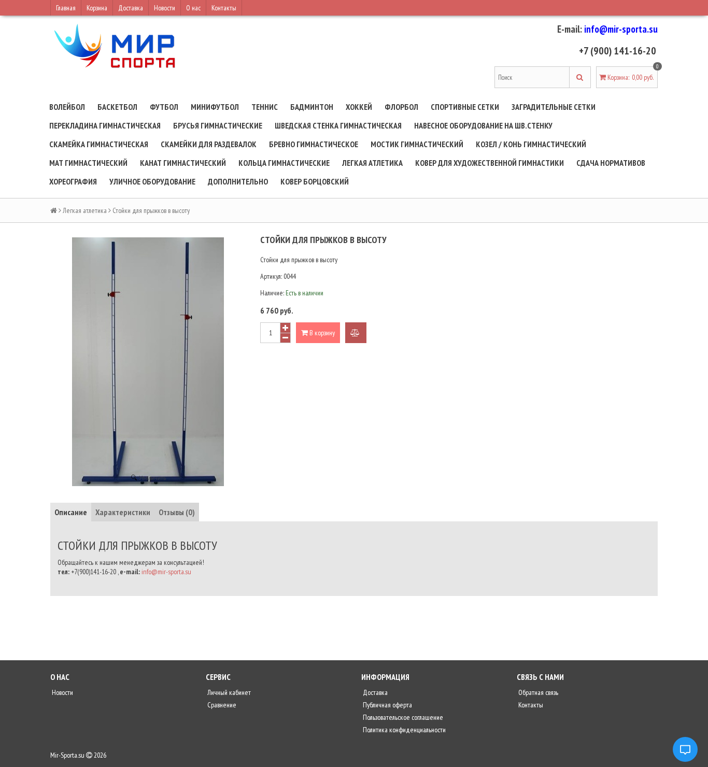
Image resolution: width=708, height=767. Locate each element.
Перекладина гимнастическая (105, 125)
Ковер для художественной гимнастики (489, 163)
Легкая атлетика (372, 163)
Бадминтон (311, 107)
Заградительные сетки (554, 107)
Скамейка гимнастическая (98, 144)
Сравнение (221, 704)
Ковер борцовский (314, 181)
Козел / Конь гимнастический (531, 144)
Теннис (264, 107)
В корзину (321, 332)
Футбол (164, 107)
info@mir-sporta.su (621, 29)
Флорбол (401, 107)
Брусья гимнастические (217, 125)
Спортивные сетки (465, 107)
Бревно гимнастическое (313, 144)
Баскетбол (117, 107)
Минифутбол (215, 107)
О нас (193, 7)
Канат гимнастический (183, 163)
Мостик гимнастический (417, 144)
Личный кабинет (228, 692)
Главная (66, 7)
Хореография (73, 181)
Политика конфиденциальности (403, 729)
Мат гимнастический (88, 163)
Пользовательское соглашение (402, 717)
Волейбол (67, 107)
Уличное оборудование (152, 181)
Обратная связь (537, 692)
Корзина (97, 7)
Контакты (223, 7)
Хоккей (359, 107)
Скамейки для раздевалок (209, 144)
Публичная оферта (386, 704)
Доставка (130, 7)
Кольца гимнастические (284, 163)
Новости (164, 7)
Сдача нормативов (610, 163)
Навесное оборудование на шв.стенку (483, 125)
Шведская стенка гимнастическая (338, 125)
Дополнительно (238, 181)
